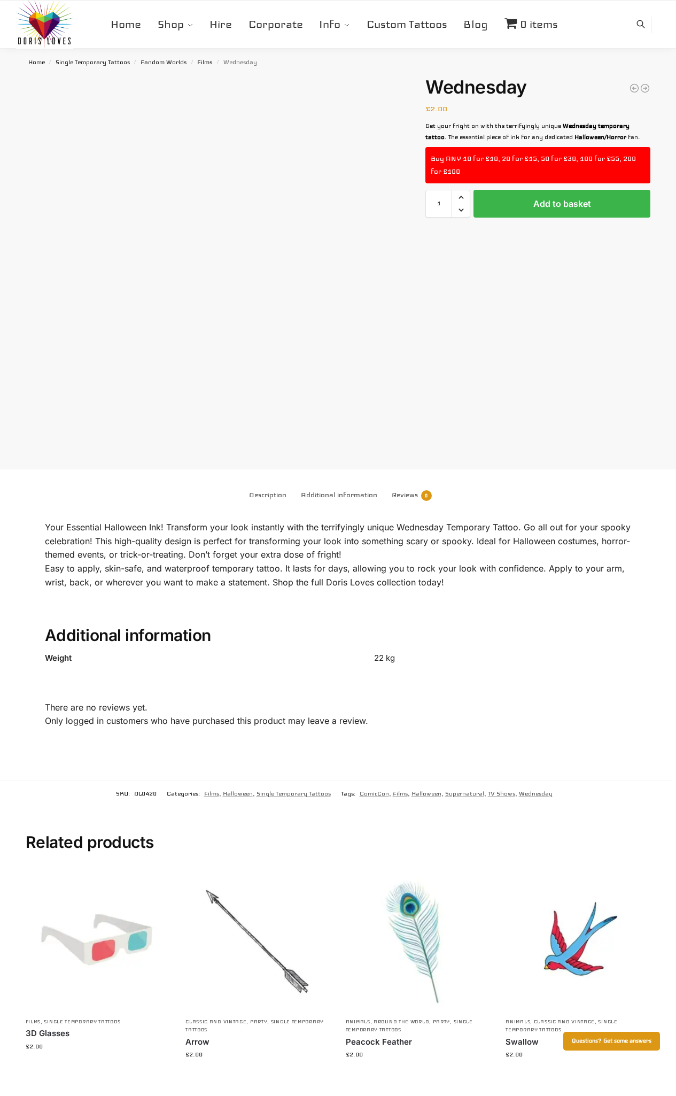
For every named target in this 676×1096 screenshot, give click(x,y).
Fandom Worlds (164, 62)
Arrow (197, 1042)
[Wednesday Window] (645, 88)
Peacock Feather (379, 1042)
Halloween (238, 793)
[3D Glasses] (98, 939)
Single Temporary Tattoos (93, 62)
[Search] (646, 25)
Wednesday (536, 793)
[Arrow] (257, 939)
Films (204, 62)
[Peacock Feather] (418, 939)
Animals (358, 1021)
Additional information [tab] (339, 495)
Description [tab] (267, 495)
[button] (461, 197)
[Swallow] (578, 939)
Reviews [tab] (410, 495)
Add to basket (562, 203)
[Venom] (634, 88)
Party (259, 1021)
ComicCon (374, 793)
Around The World (401, 1021)
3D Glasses (47, 1033)
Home (36, 62)
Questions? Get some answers (611, 1041)
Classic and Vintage (215, 1021)
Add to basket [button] (97, 1069)
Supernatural (464, 793)
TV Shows (501, 793)
